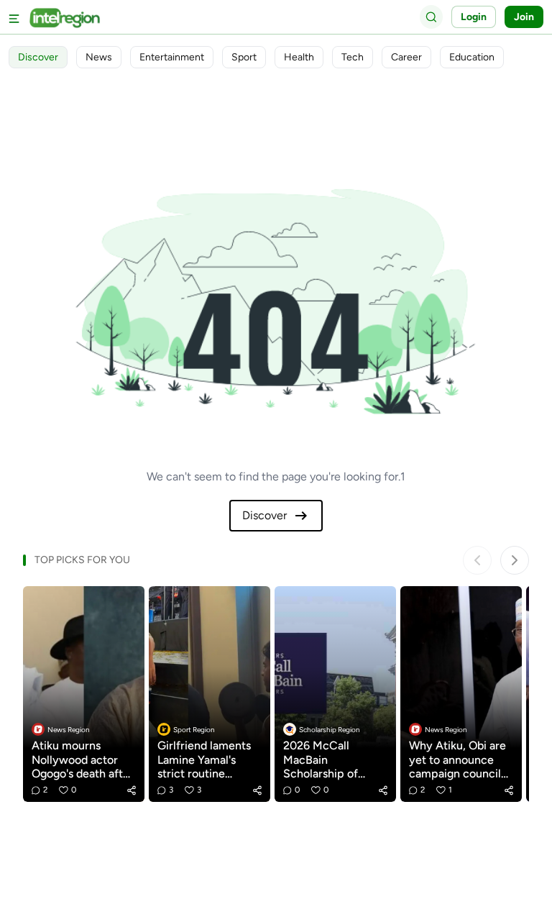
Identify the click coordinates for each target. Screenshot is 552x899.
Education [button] (471, 57)
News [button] (99, 57)
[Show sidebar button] (14, 17)
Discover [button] (38, 57)
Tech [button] (352, 57)
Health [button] (299, 57)
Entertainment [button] (171, 57)
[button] (131, 790)
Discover (264, 515)
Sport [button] (244, 57)
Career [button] (406, 57)
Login (474, 17)
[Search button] (431, 16)
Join (524, 17)
